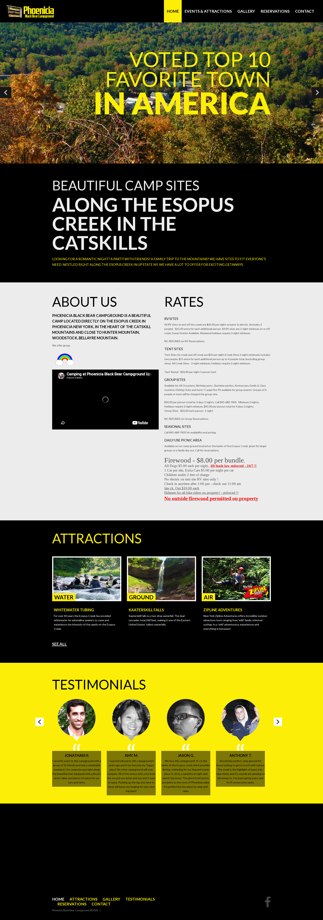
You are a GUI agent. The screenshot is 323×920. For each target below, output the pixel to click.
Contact (304, 11)
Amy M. (131, 755)
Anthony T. (240, 755)
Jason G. (186, 755)
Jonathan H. (76, 755)
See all (59, 644)
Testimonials (140, 899)
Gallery (246, 11)
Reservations (275, 11)
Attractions (83, 899)
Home (173, 11)
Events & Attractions (208, 11)
